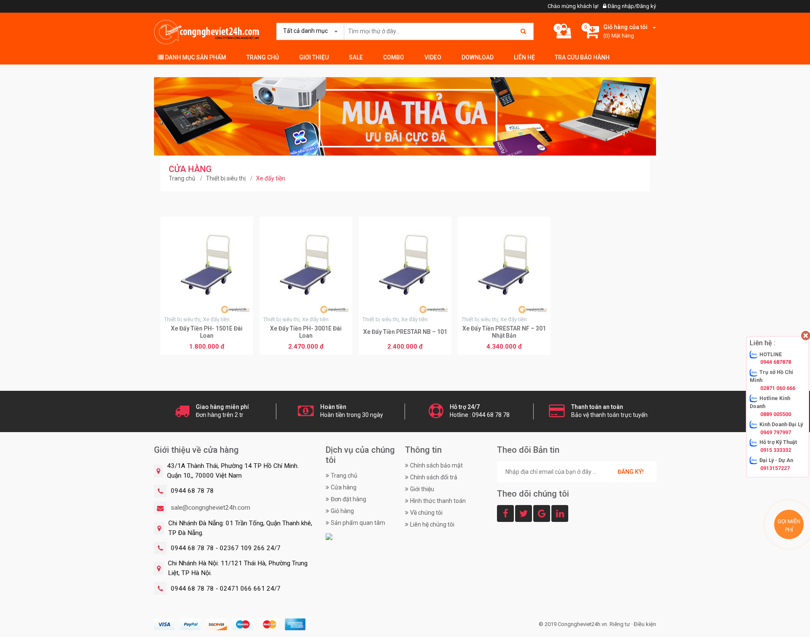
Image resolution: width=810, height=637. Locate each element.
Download (478, 57)
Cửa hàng (343, 487)
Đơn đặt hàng (348, 499)
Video (432, 57)
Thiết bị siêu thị (226, 178)
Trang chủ (262, 57)
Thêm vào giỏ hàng (207, 347)
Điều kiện (645, 624)
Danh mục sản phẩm (195, 57)
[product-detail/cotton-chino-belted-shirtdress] (405, 116)
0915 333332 (775, 450)
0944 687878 (775, 362)
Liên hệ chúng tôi (432, 524)
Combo (393, 57)
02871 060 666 (777, 388)
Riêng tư (620, 624)
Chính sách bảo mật (436, 465)
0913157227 (775, 468)
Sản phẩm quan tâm (358, 522)
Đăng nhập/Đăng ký (631, 6)
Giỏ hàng (342, 511)
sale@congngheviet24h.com (210, 507)
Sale (356, 57)
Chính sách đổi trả (433, 477)
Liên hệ (524, 57)
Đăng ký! (631, 471)
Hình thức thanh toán (438, 500)
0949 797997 (775, 432)
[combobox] (308, 31)
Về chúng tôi (426, 512)
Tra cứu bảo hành (582, 57)
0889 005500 (775, 414)
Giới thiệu (314, 57)
